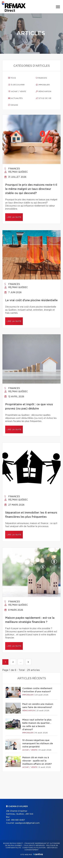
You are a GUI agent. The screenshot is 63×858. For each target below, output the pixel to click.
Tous (13, 78)
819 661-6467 (18, 820)
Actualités (16, 98)
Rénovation (44, 91)
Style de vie (44, 98)
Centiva (38, 854)
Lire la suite (14, 217)
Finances (42, 78)
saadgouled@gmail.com (27, 823)
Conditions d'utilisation (33, 847)
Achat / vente (18, 91)
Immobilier (44, 85)
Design (14, 105)
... (20, 662)
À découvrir (17, 85)
